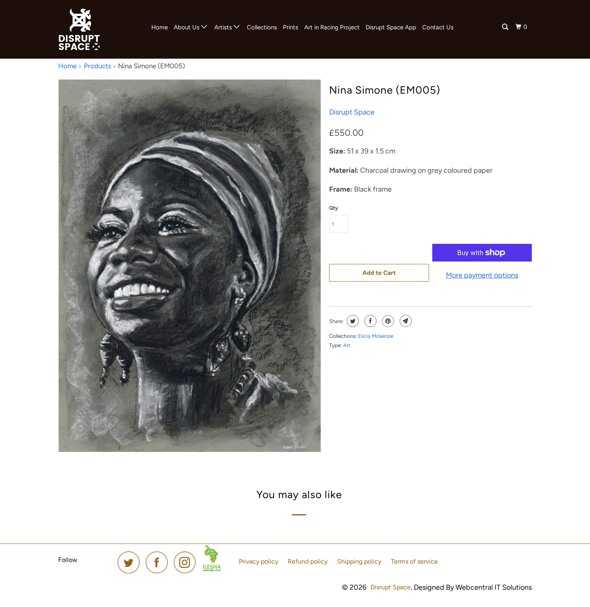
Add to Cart (379, 272)
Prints (290, 27)
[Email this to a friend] (405, 321)
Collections (262, 27)
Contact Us (438, 27)
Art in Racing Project (332, 27)
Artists (224, 27)
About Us (187, 27)
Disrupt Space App (391, 27)
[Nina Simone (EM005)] (189, 265)
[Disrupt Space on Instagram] (187, 562)
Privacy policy (258, 561)
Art (346, 345)
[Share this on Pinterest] (387, 321)
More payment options (482, 275)
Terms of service (414, 561)
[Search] (505, 27)
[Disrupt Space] (99, 29)
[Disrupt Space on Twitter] (131, 562)
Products (97, 66)
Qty (333, 208)
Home (159, 27)
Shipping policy (359, 561)
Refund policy (308, 561)
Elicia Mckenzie (375, 336)
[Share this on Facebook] (369, 321)
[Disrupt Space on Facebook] (159, 562)
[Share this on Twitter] (352, 321)
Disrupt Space (351, 112)
